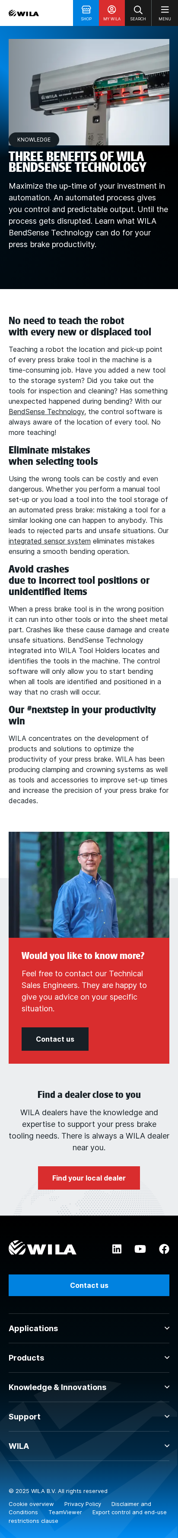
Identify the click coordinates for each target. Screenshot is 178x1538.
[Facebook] (164, 1249)
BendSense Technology (46, 411)
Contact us (89, 1285)
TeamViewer (66, 1512)
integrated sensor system (50, 541)
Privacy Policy (83, 1503)
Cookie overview (32, 1503)
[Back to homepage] (24, 13)
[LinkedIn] (116, 1249)
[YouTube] (140, 1249)
